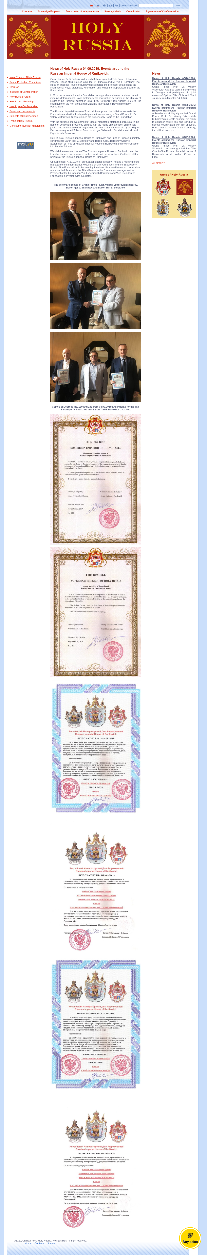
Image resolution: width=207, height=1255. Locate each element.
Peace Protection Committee (25, 82)
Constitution (133, 11)
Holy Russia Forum (20, 96)
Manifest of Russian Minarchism (27, 125)
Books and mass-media (22, 111)
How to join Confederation (24, 106)
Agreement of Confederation (162, 11)
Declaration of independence (82, 11)
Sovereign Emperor (49, 11)
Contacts (27, 11)
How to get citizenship (22, 101)
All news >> (158, 162)
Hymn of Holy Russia (21, 121)
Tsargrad (14, 87)
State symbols (112, 11)
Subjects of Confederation (24, 116)
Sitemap (51, 1243)
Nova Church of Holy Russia (25, 77)
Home (28, 1243)
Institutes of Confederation (24, 92)
